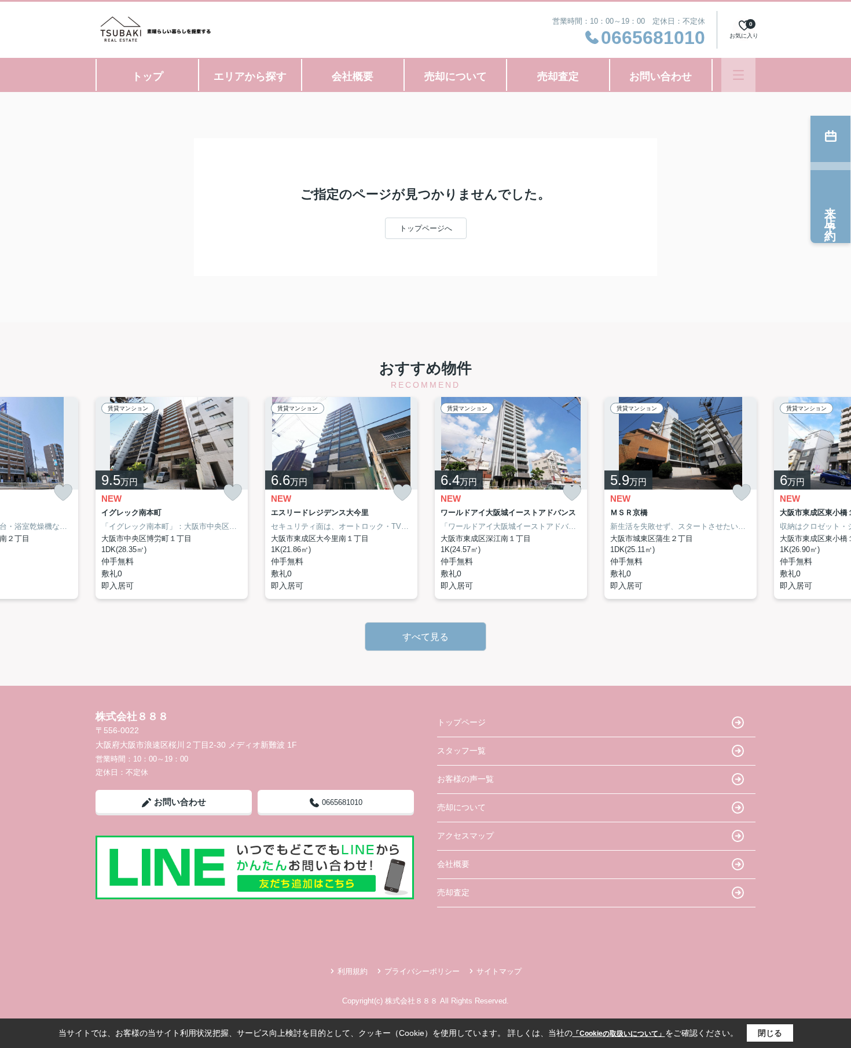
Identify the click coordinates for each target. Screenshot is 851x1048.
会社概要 (352, 76)
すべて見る (425, 637)
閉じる (770, 1033)
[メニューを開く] (738, 75)
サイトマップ (499, 971)
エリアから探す (250, 76)
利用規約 (353, 971)
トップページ (461, 722)
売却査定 (558, 76)
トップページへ (425, 228)
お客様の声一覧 (465, 779)
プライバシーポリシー (422, 971)
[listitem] (171, 498)
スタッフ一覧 (461, 750)
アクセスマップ (465, 835)
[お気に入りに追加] (63, 493)
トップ (147, 76)
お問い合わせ (660, 76)
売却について (455, 76)
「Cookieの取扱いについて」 (619, 1033)
